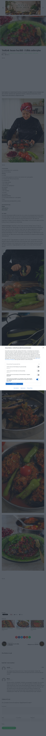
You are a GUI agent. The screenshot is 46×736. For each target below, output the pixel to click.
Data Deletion (16, 388)
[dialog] (23, 368)
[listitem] (23, 364)
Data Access (23, 388)
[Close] (44, 348)
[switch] (37, 367)
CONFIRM (14, 383)
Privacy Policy (29, 388)
